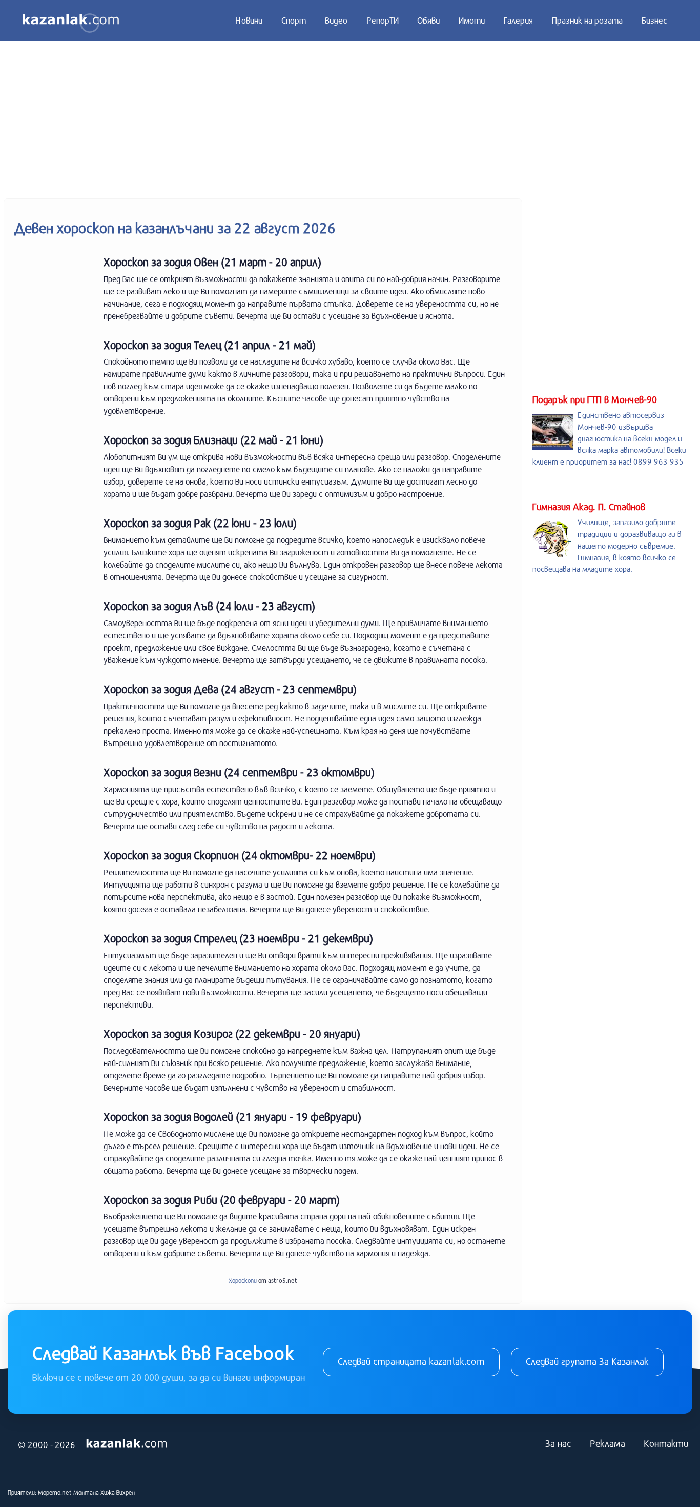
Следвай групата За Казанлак (587, 1361)
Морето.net (55, 1492)
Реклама (607, 1443)
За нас (558, 1443)
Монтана (86, 1492)
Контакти (666, 1443)
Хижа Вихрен (117, 1492)
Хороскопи (243, 1280)
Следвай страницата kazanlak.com (411, 1361)
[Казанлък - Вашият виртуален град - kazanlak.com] (71, 20)
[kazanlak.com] (127, 1443)
